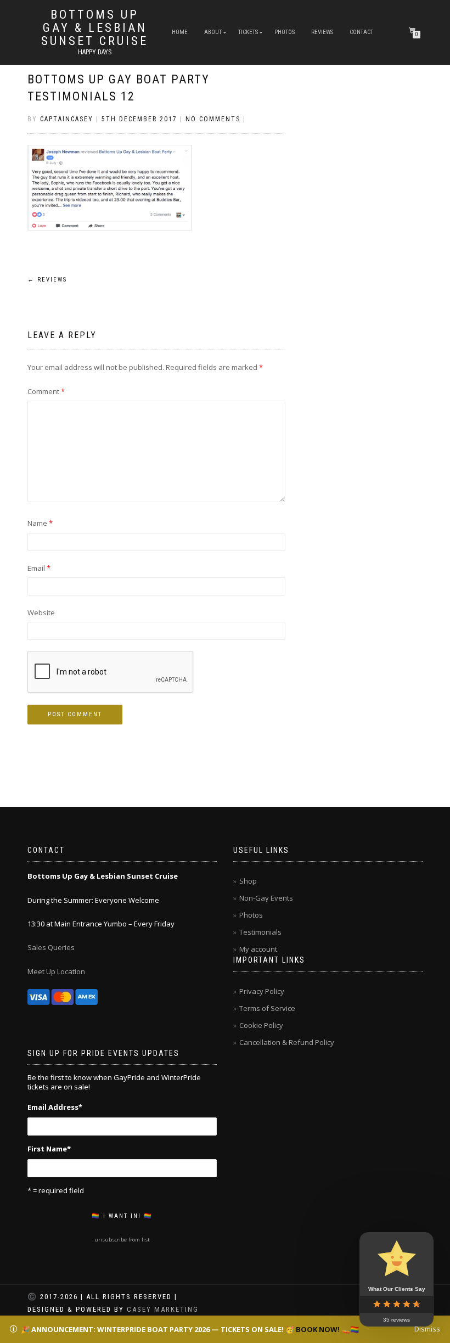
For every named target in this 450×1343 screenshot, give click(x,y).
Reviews (322, 32)
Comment (46, 391)
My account (258, 949)
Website (41, 612)
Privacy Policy (261, 991)
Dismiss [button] (427, 1329)
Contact (361, 32)
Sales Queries (51, 947)
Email (38, 568)
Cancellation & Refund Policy (286, 1042)
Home (180, 32)
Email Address (54, 1107)
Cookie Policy (261, 1025)
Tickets (248, 32)
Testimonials (260, 932)
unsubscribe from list (122, 1239)
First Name (49, 1149)
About (213, 32)
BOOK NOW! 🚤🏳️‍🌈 (327, 1329)
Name (40, 523)
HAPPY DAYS (94, 52)
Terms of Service (267, 1008)
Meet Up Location (56, 971)
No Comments (212, 119)
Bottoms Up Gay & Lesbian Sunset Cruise (94, 28)
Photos (284, 32)
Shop (248, 881)
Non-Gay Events (266, 898)
